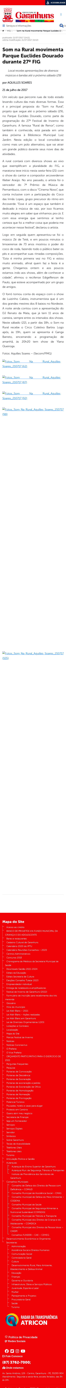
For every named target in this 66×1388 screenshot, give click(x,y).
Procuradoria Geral (21, 1299)
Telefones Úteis (14, 1147)
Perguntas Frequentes (17, 1064)
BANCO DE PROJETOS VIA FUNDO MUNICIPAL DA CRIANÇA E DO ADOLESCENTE (31, 933)
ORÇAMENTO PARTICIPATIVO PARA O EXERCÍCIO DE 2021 (33, 1058)
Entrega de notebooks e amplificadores (26, 988)
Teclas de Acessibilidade (18, 1144)
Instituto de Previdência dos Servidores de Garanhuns (32, 1176)
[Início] (3, 30)
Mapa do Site (12, 1033)
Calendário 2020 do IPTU (19, 946)
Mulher (15, 1292)
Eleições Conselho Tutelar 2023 (22, 980)
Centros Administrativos (18, 954)
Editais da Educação (16, 973)
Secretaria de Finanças (17, 1117)
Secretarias (11, 1242)
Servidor (10, 1132)
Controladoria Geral (21, 1258)
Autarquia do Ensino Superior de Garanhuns (34, 1166)
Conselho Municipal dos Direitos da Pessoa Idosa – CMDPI (36, 1229)
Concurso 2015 (14, 957)
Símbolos (11, 1136)
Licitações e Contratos (17, 1026)
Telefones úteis (13, 1151)
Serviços (10, 1125)
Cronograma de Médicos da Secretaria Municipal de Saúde (31, 963)
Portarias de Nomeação (18, 1094)
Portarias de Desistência (18, 1075)
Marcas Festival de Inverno (19, 1037)
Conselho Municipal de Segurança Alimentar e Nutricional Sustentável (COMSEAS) (34, 1210)
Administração (19, 1246)
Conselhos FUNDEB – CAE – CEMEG (30, 1235)
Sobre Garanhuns (15, 1140)
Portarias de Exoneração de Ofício (23, 1087)
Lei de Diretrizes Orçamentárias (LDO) (25, 1022)
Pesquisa (10, 1068)
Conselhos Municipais (17, 1182)
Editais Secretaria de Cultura (20, 976)
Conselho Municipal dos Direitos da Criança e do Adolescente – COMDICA (35, 1222)
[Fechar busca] (61, 25)
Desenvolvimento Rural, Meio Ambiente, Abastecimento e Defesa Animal (31, 1267)
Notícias (10, 1041)
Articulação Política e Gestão (20, 1159)
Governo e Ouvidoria (22, 1280)
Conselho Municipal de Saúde (26, 1204)
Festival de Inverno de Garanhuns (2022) (26, 992)
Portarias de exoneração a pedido (23, 1083)
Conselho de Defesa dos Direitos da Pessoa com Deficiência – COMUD (35, 1187)
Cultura (15, 1261)
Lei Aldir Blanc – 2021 (17, 1011)
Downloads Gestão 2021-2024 (21, 969)
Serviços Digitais (14, 1128)
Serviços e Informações (18, 26)
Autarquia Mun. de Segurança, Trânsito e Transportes (38, 1170)
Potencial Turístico (15, 1102)
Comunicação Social (22, 1254)
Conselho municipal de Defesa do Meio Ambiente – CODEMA (37, 1199)
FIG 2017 (11, 31)
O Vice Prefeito (14, 1052)
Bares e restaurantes (16, 938)
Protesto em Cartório (17, 1109)
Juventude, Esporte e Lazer (25, 1288)
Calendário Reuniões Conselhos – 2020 (26, 950)
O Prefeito (11, 1049)
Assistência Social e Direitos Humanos (30, 1250)
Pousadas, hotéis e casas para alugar (24, 1106)
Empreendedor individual (19, 984)
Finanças (16, 1277)
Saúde (15, 1303)
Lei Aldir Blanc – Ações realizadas (23, 1014)
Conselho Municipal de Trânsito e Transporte (34, 1216)
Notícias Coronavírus (16, 1045)
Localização (12, 1030)
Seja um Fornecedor (16, 1121)
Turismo (10, 1155)
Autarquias (11, 1163)
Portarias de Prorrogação (19, 1098)
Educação (16, 1273)
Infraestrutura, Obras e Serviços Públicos (32, 1284)
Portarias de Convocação (19, 1071)
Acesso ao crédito (15, 927)
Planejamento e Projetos (24, 1296)
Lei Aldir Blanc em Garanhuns (21, 1018)
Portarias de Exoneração (18, 1079)
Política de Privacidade (22, 1337)
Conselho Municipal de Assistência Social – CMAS (36, 1193)
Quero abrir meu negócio (19, 1113)
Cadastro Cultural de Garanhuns (22, 942)
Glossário (11, 1003)
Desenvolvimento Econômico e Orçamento (28, 1239)
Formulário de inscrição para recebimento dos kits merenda (31, 997)
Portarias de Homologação (19, 1090)
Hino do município (15, 1007)
